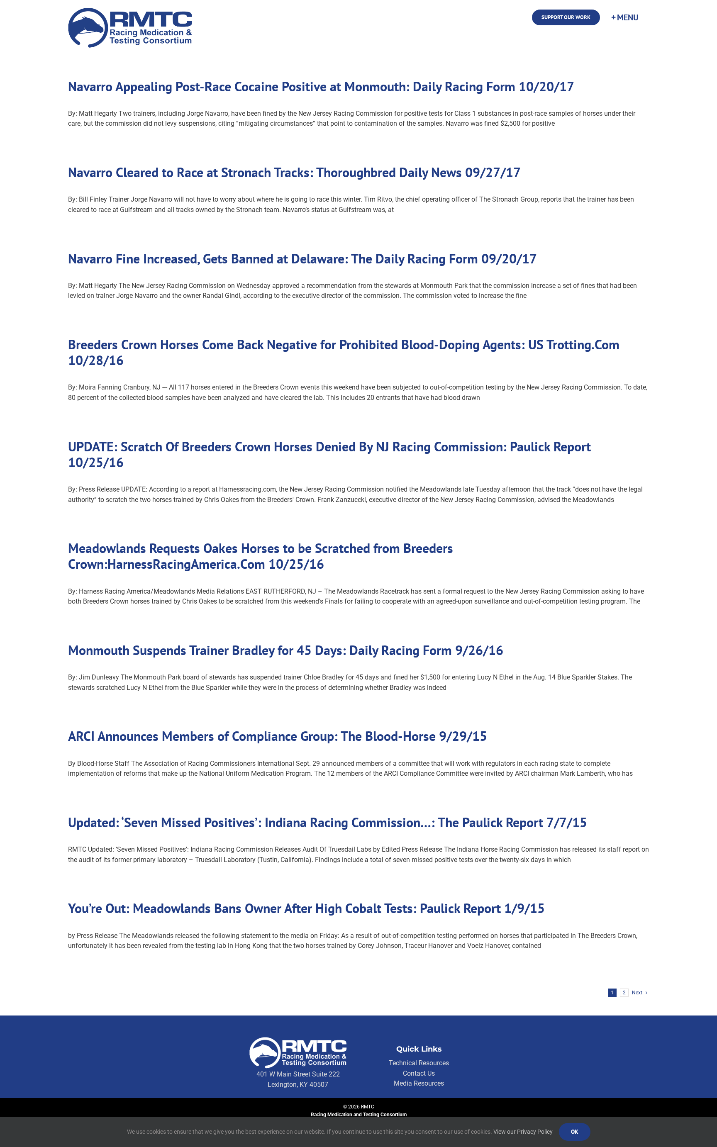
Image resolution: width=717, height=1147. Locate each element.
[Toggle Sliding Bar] (624, 17)
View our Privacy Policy (523, 1131)
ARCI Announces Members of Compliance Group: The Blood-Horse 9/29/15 (277, 736)
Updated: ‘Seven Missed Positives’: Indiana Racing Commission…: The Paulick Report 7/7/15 (327, 822)
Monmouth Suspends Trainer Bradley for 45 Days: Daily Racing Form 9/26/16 (285, 650)
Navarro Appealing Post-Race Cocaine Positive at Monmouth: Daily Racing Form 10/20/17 (321, 86)
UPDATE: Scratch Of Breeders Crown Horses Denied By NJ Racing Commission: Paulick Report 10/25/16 (329, 454)
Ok (574, 1131)
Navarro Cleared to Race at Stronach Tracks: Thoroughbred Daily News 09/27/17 (294, 172)
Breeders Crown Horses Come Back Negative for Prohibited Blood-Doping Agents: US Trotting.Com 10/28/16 (343, 352)
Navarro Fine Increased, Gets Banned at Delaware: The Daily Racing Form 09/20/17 (302, 258)
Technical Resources (419, 1063)
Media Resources (419, 1083)
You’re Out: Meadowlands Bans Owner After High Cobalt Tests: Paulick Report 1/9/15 (306, 908)
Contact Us (419, 1073)
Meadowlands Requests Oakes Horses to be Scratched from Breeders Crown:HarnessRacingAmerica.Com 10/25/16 (260, 555)
